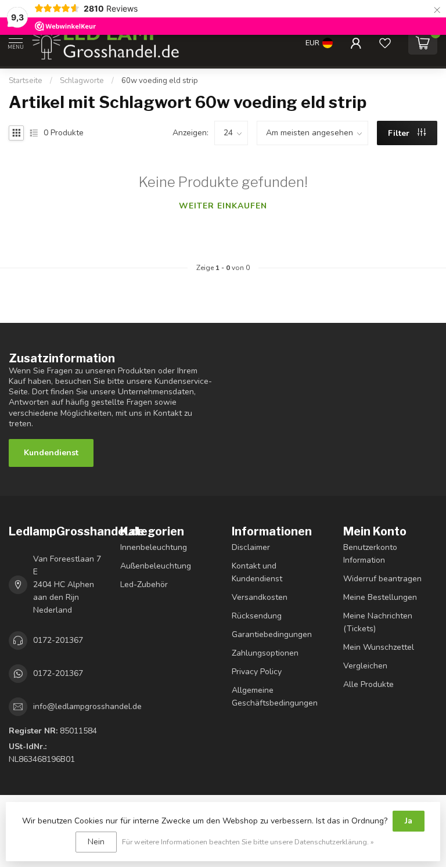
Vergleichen (365, 665)
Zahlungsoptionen (265, 653)
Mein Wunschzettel (378, 647)
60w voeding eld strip (159, 80)
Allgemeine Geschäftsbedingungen (275, 696)
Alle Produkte (368, 684)
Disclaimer (251, 547)
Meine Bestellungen (380, 597)
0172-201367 (58, 640)
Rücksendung (257, 615)
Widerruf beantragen (382, 578)
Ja (408, 820)
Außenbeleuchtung (155, 565)
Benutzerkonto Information (370, 554)
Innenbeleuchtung (153, 547)
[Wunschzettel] (385, 43)
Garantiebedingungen (272, 634)
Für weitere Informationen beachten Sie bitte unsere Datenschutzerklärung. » (248, 842)
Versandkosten (259, 597)
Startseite (25, 80)
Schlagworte (82, 80)
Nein (96, 841)
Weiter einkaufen (223, 205)
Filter (400, 133)
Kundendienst (51, 452)
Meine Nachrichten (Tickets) (377, 622)
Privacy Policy (257, 671)
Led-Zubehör (144, 584)
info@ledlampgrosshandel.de (87, 706)
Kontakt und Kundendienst (257, 572)
